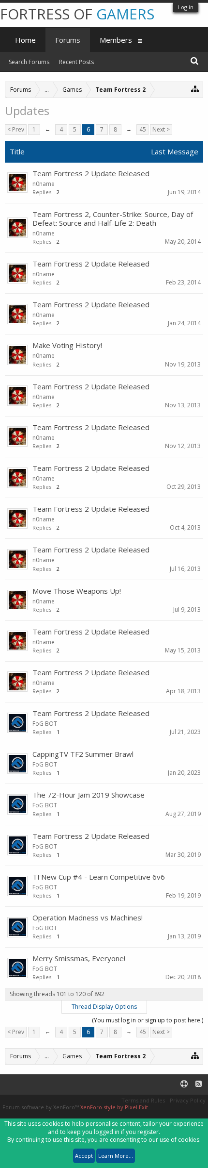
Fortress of (77, 14)
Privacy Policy (188, 1100)
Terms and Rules (143, 1100)
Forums (67, 40)
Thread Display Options (104, 1006)
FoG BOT (44, 723)
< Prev (15, 129)
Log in (185, 7)
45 (142, 129)
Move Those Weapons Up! (76, 591)
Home (25, 40)
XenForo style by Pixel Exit (114, 1107)
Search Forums (29, 62)
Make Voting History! (67, 345)
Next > (161, 129)
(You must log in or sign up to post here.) (147, 1020)
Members (116, 40)
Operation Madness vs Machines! (87, 917)
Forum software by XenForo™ (41, 1107)
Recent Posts (76, 62)
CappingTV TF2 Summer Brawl (83, 754)
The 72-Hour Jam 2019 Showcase (88, 795)
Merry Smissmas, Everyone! (78, 958)
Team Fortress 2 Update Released (90, 173)
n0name (43, 184)
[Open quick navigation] (195, 88)
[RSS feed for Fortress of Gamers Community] (199, 1084)
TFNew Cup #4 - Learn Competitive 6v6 (98, 877)
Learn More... (115, 1155)
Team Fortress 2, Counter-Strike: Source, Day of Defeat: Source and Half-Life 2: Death (112, 218)
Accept (84, 1155)
